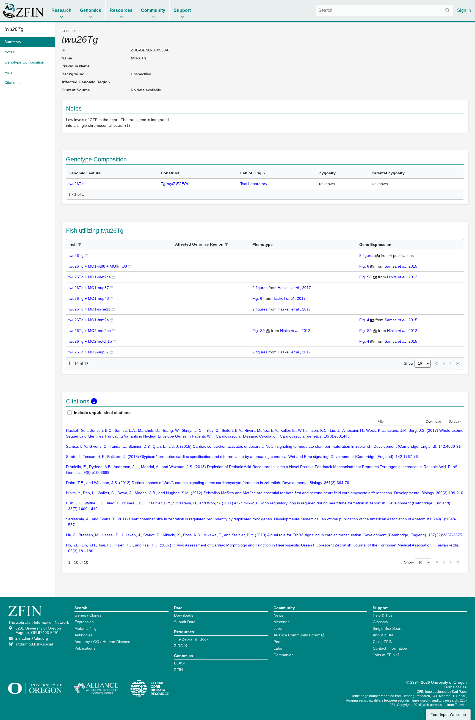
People (280, 641)
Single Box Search (389, 628)
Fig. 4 (364, 320)
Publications (84, 648)
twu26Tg (76, 184)
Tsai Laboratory (253, 184)
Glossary (380, 622)
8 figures (366, 255)
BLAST (180, 663)
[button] (80, 245)
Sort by (454, 422)
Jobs (278, 628)
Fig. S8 (365, 277)
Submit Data (184, 622)
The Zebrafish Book (191, 639)
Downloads (183, 615)
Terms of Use (455, 687)
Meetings (281, 622)
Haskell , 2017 (294, 287)
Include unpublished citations (102, 412)
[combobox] (384, 10)
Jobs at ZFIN (384, 655)
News (278, 615)
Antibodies (83, 635)
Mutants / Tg (85, 628)
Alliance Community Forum (297, 635)
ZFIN (178, 669)
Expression (84, 622)
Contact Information (390, 648)
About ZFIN (383, 635)
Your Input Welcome (448, 715)
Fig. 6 (364, 266)
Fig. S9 (258, 330)
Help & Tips (383, 615)
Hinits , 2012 (402, 277)
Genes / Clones (87, 615)
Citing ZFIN (383, 641)
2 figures (259, 287)
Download (433, 422)
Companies (283, 655)
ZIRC (178, 646)
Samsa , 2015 (401, 266)
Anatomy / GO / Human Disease (102, 641)
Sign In (464, 10)
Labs (278, 648)
